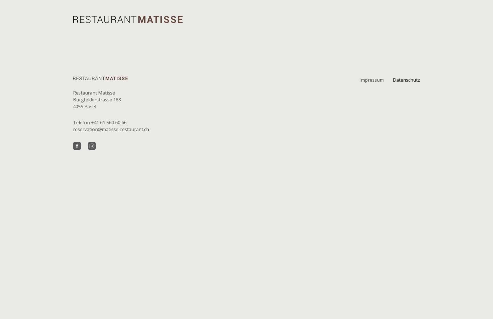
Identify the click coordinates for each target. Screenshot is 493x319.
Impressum (371, 80)
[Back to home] (128, 19)
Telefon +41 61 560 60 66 (100, 122)
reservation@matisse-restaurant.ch (111, 129)
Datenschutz (406, 80)
